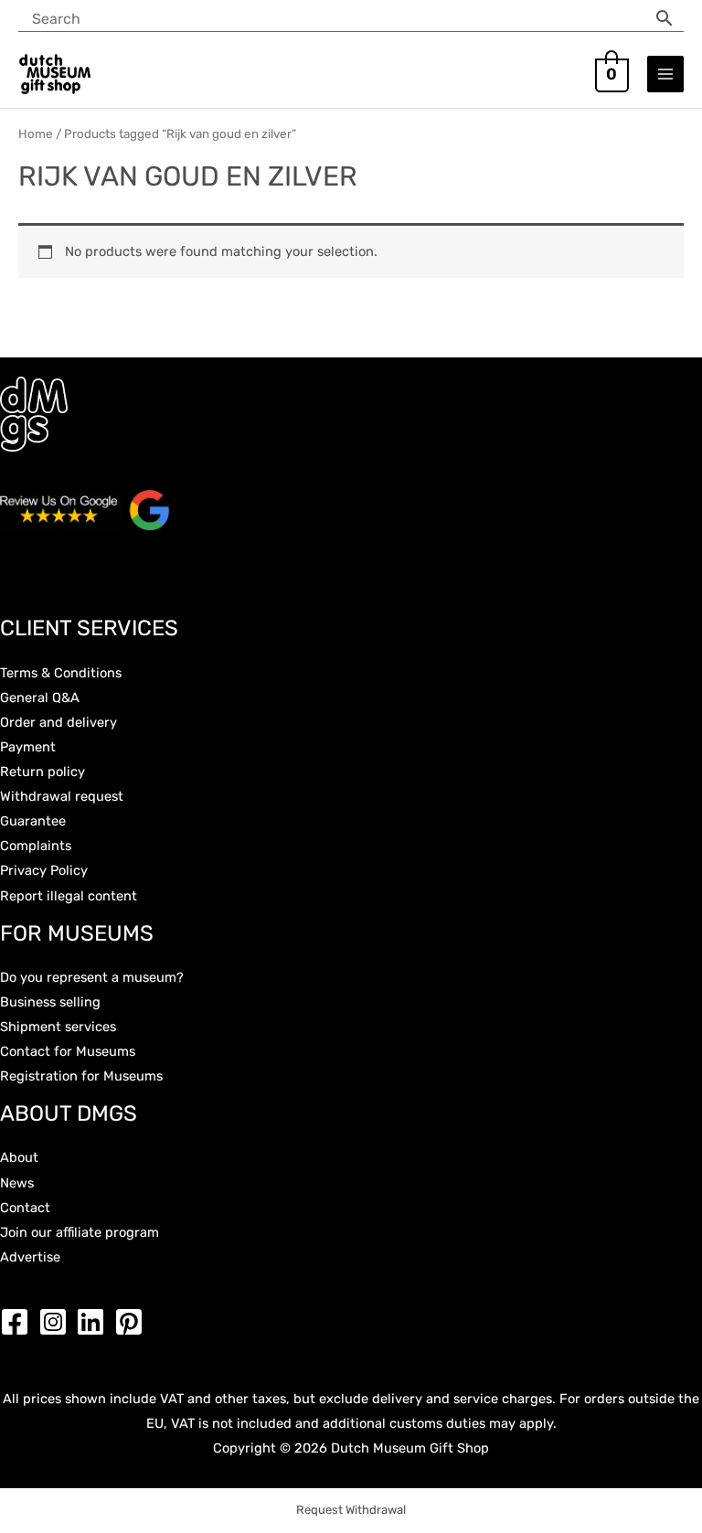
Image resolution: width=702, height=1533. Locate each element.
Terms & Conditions (61, 673)
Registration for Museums (81, 1076)
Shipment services (58, 1026)
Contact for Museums (67, 1051)
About (19, 1157)
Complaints (35, 845)
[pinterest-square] (133, 1321)
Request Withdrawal (351, 1510)
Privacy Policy (44, 870)
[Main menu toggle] (665, 74)
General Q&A (40, 697)
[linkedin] (95, 1321)
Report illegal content (68, 896)
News (17, 1183)
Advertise (30, 1257)
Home (35, 133)
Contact (25, 1207)
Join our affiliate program (79, 1232)
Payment (28, 747)
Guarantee (33, 821)
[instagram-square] (57, 1321)
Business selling (50, 1002)
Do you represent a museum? (92, 977)
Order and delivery (58, 722)
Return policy (42, 771)
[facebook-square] (19, 1321)
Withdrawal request (61, 796)
